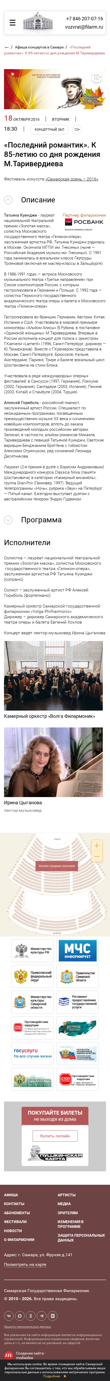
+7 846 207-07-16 (84, 18)
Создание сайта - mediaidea (31, 1355)
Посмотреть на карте (25, 1264)
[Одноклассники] (31, 1316)
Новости (13, 1231)
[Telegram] (41, 1316)
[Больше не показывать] (65, 1376)
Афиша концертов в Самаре (39, 47)
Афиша (11, 1195)
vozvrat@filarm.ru (84, 27)
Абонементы (17, 1213)
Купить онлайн (55, 1135)
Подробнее (51, 1376)
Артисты (67, 1195)
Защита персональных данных (27, 1327)
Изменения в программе (71, 1224)
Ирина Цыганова (23, 802)
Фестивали (15, 1222)
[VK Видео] (52, 1316)
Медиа (64, 1204)
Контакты (14, 1204)
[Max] (20, 1316)
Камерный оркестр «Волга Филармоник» (49, 716)
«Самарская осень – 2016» (71, 179)
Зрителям (68, 1213)
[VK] (9, 1316)
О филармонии (19, 1239)
